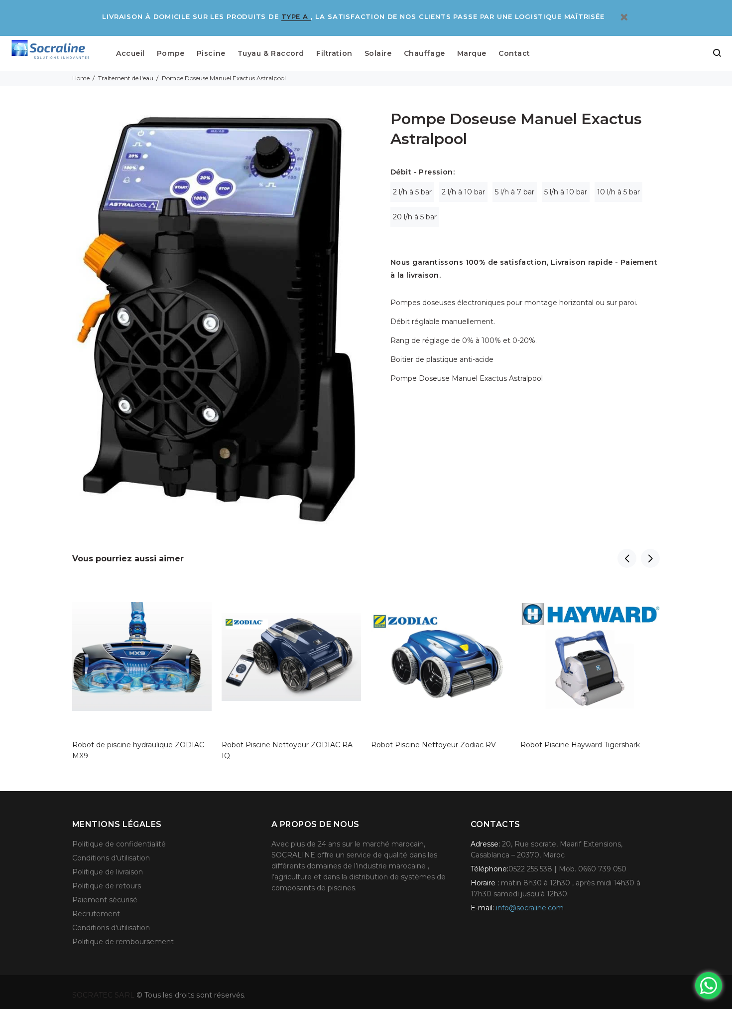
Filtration (334, 53)
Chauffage (424, 53)
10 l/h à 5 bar (618, 191)
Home (81, 78)
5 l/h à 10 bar (565, 191)
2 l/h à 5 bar (412, 191)
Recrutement (96, 913)
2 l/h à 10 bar (463, 191)
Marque (472, 53)
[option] (142, 658)
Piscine (211, 53)
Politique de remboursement (123, 941)
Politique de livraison (107, 871)
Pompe (171, 53)
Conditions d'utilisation (111, 857)
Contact (514, 53)
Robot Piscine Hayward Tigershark (580, 744)
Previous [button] (626, 558)
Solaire (378, 53)
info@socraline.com (530, 907)
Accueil (130, 53)
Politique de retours (106, 885)
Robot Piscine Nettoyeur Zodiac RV (433, 744)
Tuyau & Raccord (271, 53)
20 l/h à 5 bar (415, 216)
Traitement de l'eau (125, 78)
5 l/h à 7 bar (514, 191)
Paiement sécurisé (104, 899)
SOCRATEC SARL (104, 995)
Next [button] (650, 558)
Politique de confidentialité (119, 844)
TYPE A (296, 16)
